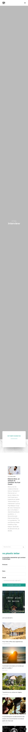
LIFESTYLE (16, 468)
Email (4, 577)
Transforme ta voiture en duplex (12, 692)
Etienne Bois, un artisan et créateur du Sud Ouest (14, 481)
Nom (3, 571)
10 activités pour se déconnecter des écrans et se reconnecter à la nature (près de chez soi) (13, 719)
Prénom (4, 564)
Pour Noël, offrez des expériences (12, 641)
